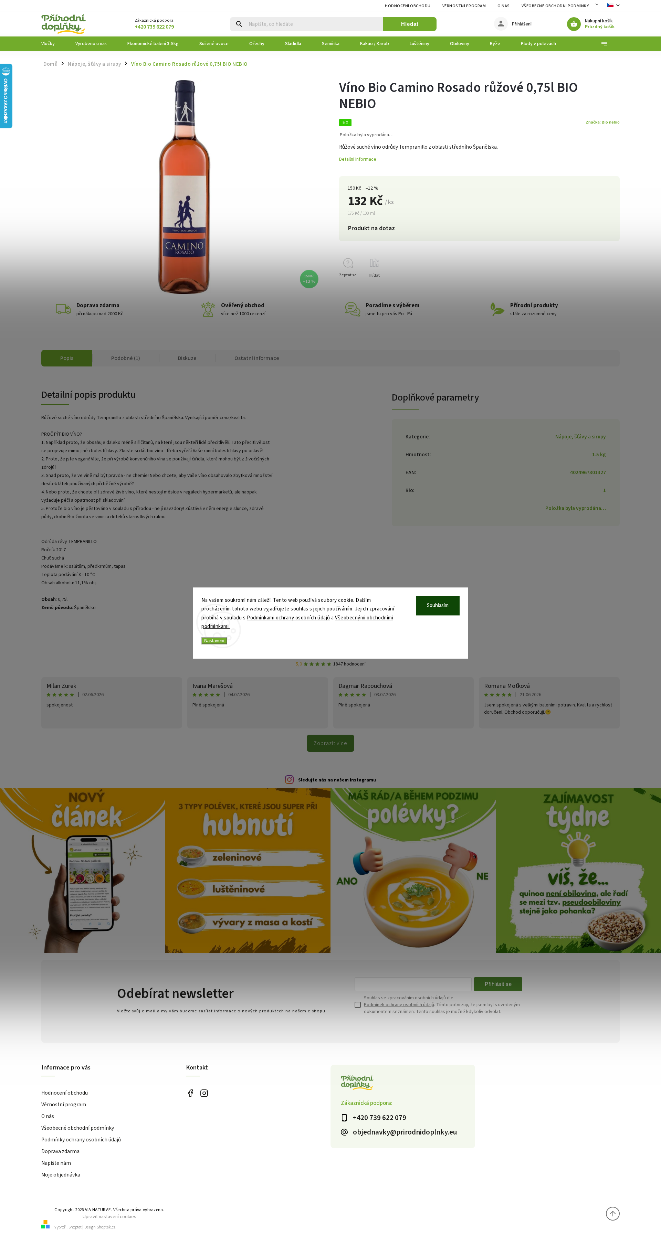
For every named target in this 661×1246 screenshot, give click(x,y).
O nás (503, 6)
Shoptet (75, 1227)
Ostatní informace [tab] (256, 358)
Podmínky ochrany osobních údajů (81, 1139)
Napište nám (56, 1163)
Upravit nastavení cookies (109, 1216)
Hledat (410, 24)
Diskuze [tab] (187, 358)
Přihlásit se (498, 984)
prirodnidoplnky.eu (204, 1093)
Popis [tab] (66, 358)
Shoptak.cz (106, 1227)
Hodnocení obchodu (408, 6)
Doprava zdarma (60, 1151)
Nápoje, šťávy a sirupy (580, 436)
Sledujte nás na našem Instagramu (337, 780)
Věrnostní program (464, 6)
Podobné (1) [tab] (125, 358)
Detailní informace (357, 159)
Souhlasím (438, 605)
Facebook (190, 1093)
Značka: (603, 122)
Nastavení (214, 640)
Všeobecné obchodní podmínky (555, 6)
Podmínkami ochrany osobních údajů (288, 617)
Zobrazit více (330, 743)
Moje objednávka (60, 1175)
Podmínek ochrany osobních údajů (399, 1004)
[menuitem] (53, 43)
